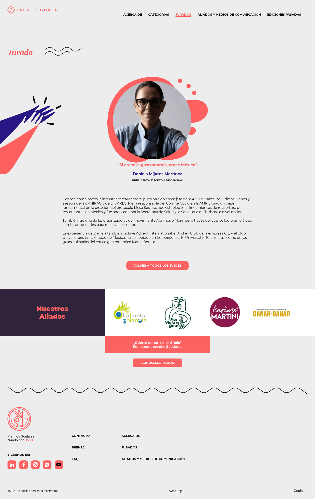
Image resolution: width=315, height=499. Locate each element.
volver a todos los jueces (158, 265)
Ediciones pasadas (284, 14)
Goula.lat (301, 491)
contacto (81, 436)
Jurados (183, 14)
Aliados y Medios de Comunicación (229, 14)
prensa (78, 447)
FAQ (75, 459)
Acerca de (132, 14)
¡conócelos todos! (158, 363)
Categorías (158, 14)
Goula (28, 440)
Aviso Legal (176, 491)
